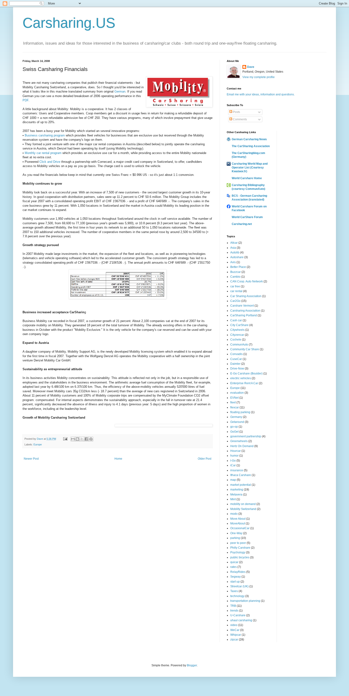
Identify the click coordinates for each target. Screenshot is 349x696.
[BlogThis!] (77, 439)
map (233, 479)
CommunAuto (239, 344)
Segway (235, 576)
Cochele (235, 339)
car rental (236, 291)
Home (118, 458)
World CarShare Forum (247, 217)
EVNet (234, 397)
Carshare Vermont (242, 305)
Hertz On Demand (242, 446)
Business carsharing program (45, 135)
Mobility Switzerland (243, 509)
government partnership (245, 436)
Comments (239, 119)
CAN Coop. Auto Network (246, 281)
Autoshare (237, 257)
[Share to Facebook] (86, 439)
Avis (233, 262)
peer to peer (238, 543)
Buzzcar (235, 272)
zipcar (234, 639)
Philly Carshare (240, 547)
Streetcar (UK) (239, 586)
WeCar (234, 630)
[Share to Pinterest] (91, 439)
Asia (233, 247)
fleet (233, 402)
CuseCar (236, 359)
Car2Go (235, 301)
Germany (236, 417)
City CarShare (239, 325)
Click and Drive (49, 161)
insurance (236, 470)
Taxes (234, 591)
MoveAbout (237, 523)
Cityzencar (237, 334)
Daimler (235, 363)
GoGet (234, 431)
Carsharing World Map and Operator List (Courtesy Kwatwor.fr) (250, 167)
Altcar (234, 242)
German (119, 91)
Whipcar (235, 634)
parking (235, 538)
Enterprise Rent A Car (244, 383)
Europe (37, 444)
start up (235, 581)
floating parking (240, 412)
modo (234, 513)
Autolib (234, 252)
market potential (240, 484)
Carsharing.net (242, 224)
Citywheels (237, 330)
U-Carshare (237, 615)
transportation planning (245, 601)
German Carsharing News (249, 139)
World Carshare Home (247, 178)
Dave (250, 67)
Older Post (204, 458)
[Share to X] (82, 439)
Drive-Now (237, 368)
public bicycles (239, 557)
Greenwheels (239, 441)
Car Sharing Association (245, 296)
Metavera (236, 494)
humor (234, 455)
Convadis (236, 354)
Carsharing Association (245, 310)
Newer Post (31, 458)
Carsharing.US (69, 23)
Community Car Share (244, 349)
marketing (236, 489)
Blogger (192, 665)
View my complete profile (258, 77)
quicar (234, 562)
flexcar (234, 407)
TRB (233, 605)
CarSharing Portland (243, 315)
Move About (237, 518)
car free (235, 286)
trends (234, 610)
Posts (236, 112)
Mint (233, 499)
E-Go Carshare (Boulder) (246, 373)
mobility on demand (243, 504)
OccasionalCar (240, 528)
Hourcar (235, 451)
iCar (233, 465)
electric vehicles (240, 378)
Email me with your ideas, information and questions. (261, 94)
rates (233, 567)
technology (237, 596)
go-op (234, 426)
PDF (25, 100)
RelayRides (237, 572)
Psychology (237, 552)
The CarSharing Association (251, 146)
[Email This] (73, 439)
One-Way (236, 533)
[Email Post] (65, 438)
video (233, 625)
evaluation (237, 392)
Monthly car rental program (43, 153)
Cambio (235, 276)
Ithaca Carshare (240, 475)
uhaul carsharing (241, 620)
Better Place (238, 267)
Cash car (236, 320)
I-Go (233, 460)
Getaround (237, 422)
